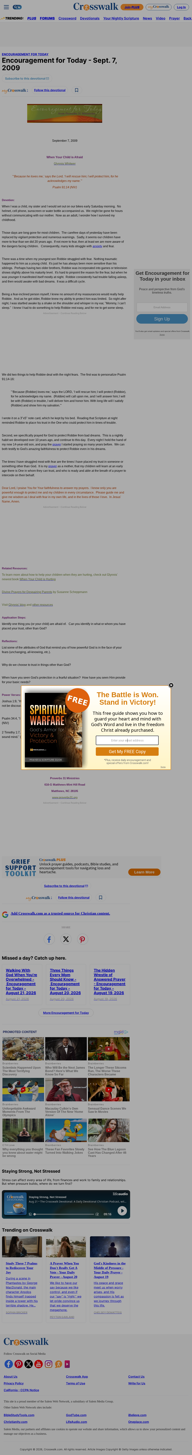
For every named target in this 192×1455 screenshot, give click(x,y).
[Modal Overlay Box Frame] (96, 727)
